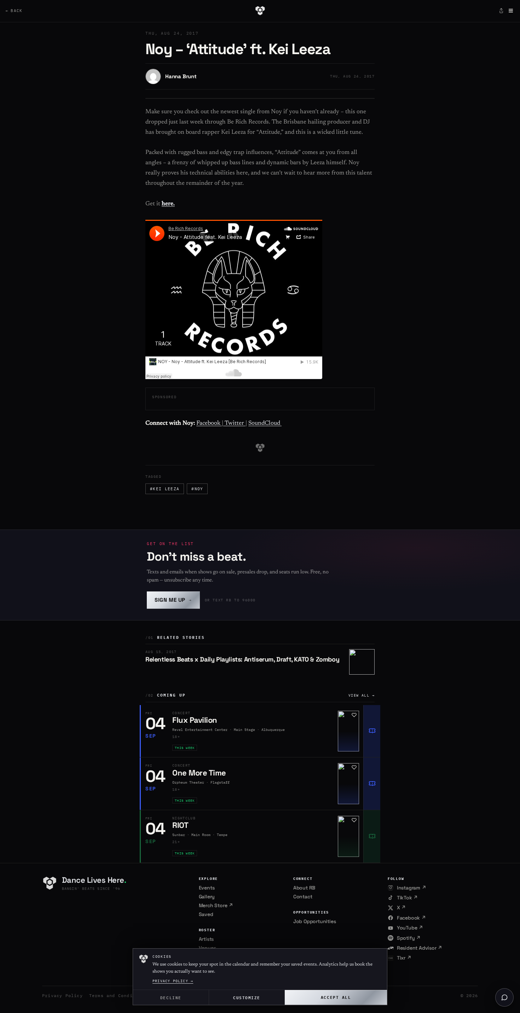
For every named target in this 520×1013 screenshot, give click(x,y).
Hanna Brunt (181, 76)
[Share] (501, 10)
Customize (246, 997)
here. (168, 204)
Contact (302, 896)
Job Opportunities (314, 921)
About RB (304, 888)
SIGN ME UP (173, 599)
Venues (207, 948)
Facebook (209, 423)
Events (207, 888)
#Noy (197, 488)
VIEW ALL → (361, 695)
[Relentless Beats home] (259, 10)
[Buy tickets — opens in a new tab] (371, 731)
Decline (170, 997)
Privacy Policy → (172, 981)
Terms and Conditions (118, 995)
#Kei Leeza (164, 488)
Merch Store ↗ (216, 905)
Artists (206, 939)
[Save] (354, 715)
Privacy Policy (62, 995)
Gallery (207, 896)
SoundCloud (265, 423)
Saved (206, 914)
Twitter (234, 423)
